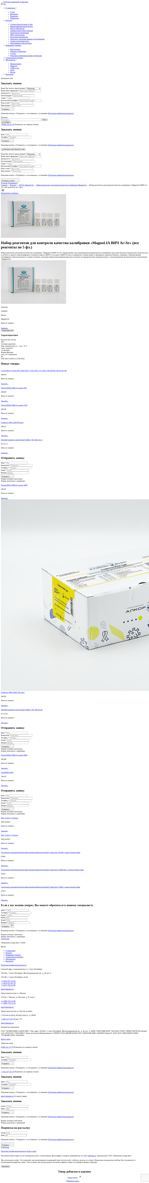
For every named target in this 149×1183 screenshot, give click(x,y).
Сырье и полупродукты (19, 41)
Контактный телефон (10, 100)
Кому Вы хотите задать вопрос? (14, 88)
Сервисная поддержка (14, 58)
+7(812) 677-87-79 (8, 1019)
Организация (7, 96)
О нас (12, 12)
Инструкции (15, 49)
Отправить (6, 109)
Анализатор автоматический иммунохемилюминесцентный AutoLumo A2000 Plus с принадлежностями (42, 870)
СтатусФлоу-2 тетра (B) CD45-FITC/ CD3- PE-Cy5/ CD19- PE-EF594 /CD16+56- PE (34, 371)
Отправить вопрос (9, 181)
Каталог (9, 20)
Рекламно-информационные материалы (26, 56)
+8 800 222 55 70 (7, 124)
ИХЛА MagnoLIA (17, 29)
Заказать (4, 328)
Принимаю (5, 1166)
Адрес (4, 98)
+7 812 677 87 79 (7, 1072)
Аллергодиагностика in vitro (21, 24)
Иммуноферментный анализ (21, 26)
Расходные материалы (19, 37)
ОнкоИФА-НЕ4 (7, 772)
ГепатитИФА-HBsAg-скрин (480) (14, 485)
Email (4, 470)
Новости (13, 66)
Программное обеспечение (21, 43)
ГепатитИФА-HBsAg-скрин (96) (14, 388)
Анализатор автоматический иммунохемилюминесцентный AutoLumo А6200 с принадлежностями (40, 853)
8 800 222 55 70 (7, 1047)
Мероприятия (15, 64)
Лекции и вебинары (18, 51)
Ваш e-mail (6, 103)
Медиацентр (10, 60)
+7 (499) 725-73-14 (8, 1003)
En (5, 4)
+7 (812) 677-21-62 (8, 981)
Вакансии (14, 16)
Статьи (13, 54)
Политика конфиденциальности (13, 965)
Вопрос (4, 473)
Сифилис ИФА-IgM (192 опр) (12, 692)
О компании (10, 8)
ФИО (4, 910)
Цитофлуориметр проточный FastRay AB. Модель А (22, 440)
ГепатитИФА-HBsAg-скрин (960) (14, 755)
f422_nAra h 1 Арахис (9, 835)
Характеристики (7, 330)
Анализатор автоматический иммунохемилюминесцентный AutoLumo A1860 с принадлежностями (40, 887)
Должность (6, 93)
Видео (12, 72)
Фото (12, 70)
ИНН (3, 918)
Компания (5, 465)
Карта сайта (5, 1039)
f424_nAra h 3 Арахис (9, 818)
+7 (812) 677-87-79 (8, 983)
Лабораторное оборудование (21, 31)
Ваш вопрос (6, 105)
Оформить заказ (73, 1181)
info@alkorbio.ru (7, 989)
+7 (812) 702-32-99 (8, 985)
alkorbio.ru (92, 1156)
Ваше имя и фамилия (10, 91)
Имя (3, 135)
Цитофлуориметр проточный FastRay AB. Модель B (21, 710)
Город (4, 915)
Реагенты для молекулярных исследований (27, 39)
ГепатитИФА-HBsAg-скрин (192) (14, 405)
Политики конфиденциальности (61, 113)
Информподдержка (13, 45)
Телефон (5, 137)
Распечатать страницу (10, 193)
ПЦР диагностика (17, 35)
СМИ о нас (14, 68)
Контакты (14, 14)
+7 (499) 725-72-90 (8, 1001)
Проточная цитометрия (19, 33)
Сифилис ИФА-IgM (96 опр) (12, 423)
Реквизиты (14, 18)
